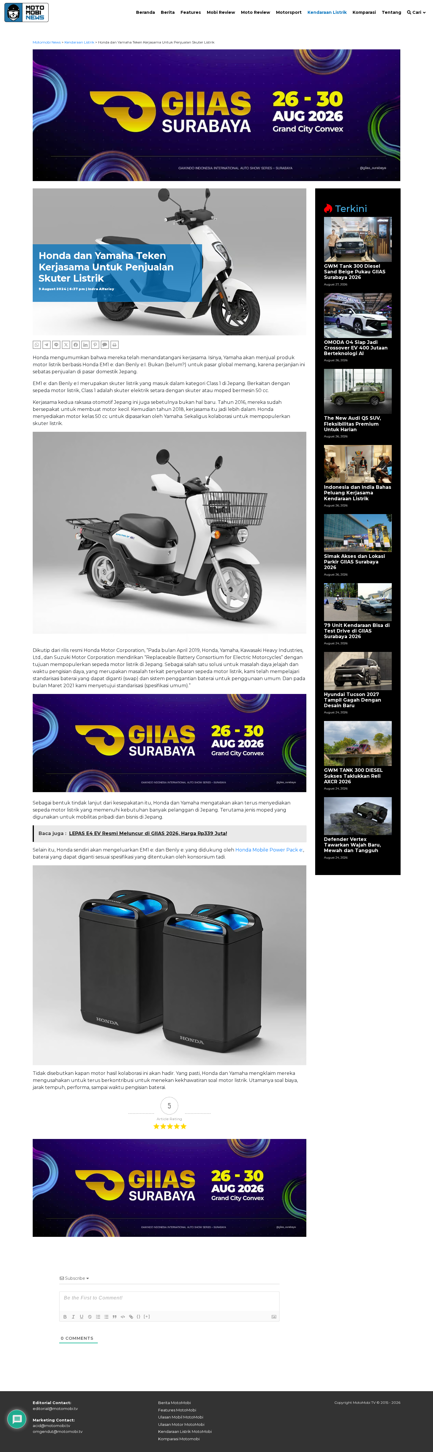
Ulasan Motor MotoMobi (181, 1424)
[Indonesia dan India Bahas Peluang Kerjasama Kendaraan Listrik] (358, 463)
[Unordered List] (106, 1316)
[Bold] (65, 1316)
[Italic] (73, 1316)
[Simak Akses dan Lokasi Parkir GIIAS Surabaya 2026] (358, 533)
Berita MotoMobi (174, 1402)
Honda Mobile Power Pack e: (269, 850)
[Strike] (90, 1316)
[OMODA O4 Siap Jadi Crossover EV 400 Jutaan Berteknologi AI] (358, 315)
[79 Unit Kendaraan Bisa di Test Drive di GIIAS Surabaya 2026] (358, 601)
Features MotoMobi (177, 1410)
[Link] (131, 1316)
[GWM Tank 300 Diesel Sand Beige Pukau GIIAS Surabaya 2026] (358, 239)
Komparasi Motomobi (179, 1438)
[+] (147, 1316)
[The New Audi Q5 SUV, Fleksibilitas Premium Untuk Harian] (358, 391)
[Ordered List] (98, 1316)
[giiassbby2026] (217, 115)
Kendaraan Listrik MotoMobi (185, 1431)
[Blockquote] (114, 1316)
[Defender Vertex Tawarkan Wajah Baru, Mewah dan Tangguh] (358, 816)
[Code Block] (123, 1316)
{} (139, 1316)
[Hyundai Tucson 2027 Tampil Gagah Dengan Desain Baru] (358, 670)
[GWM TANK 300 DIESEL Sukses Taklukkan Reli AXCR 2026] (358, 743)
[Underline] (81, 1316)
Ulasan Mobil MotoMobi (180, 1417)
